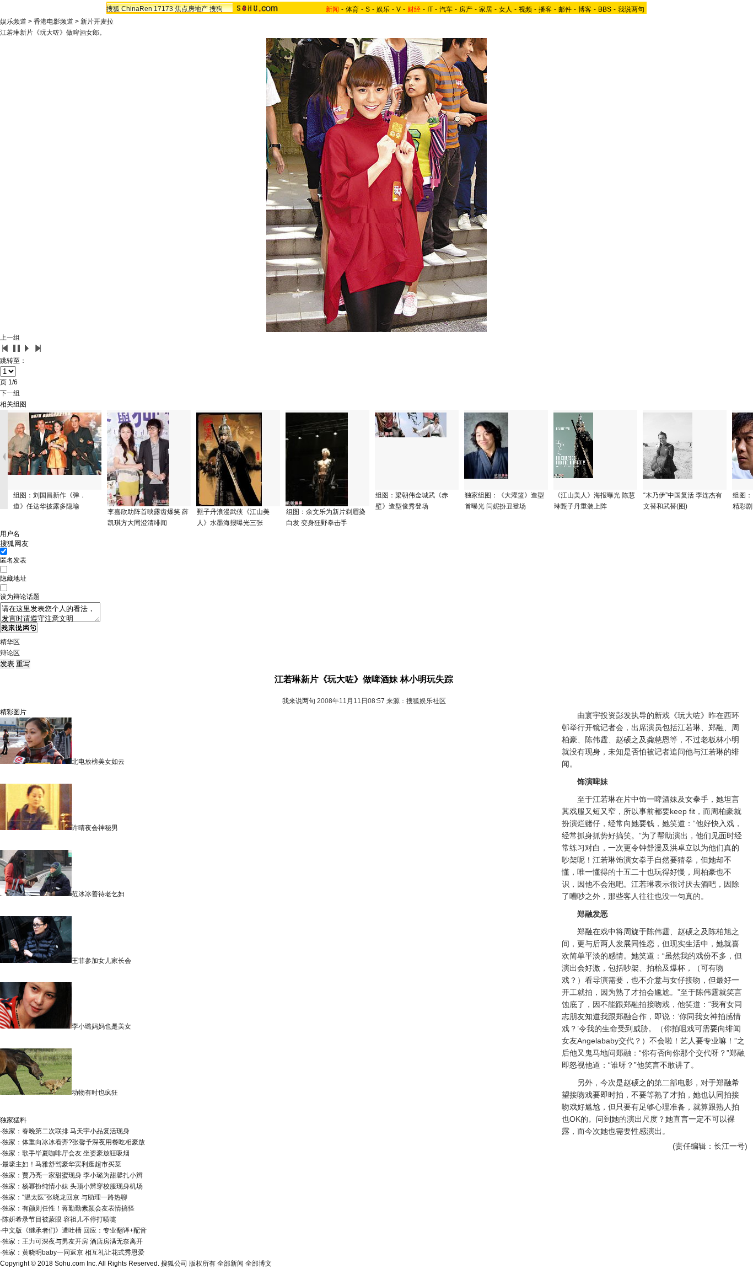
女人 (505, 9)
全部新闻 (230, 1263)
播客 (545, 9)
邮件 (565, 9)
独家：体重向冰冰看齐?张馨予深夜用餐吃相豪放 (73, 1142)
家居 (485, 9)
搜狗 (216, 9)
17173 (163, 9)
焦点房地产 (191, 9)
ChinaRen (136, 9)
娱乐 (383, 9)
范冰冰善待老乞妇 (98, 894)
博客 (584, 9)
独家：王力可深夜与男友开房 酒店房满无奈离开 (72, 1241)
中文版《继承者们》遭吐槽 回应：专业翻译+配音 (74, 1230)
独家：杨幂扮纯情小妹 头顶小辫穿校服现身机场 (72, 1186)
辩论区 (10, 653)
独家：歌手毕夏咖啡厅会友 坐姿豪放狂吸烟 (66, 1153)
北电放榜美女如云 (98, 761)
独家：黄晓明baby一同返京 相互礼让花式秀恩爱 (73, 1252)
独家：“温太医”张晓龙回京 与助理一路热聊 (64, 1197)
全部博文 (258, 1263)
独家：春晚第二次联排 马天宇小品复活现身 (66, 1131)
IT (430, 9)
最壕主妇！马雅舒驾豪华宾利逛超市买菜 (61, 1164)
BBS (604, 9)
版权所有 (202, 1263)
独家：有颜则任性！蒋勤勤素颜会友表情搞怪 (68, 1208)
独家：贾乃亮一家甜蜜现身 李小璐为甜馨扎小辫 (72, 1175)
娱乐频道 (13, 21)
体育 (352, 9)
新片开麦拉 (97, 21)
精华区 (10, 642)
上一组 (10, 337)
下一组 (10, 393)
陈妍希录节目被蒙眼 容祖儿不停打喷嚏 (59, 1219)
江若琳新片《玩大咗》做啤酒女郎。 (53, 32)
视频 (525, 9)
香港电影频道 (53, 21)
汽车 (446, 9)
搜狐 (113, 9)
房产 (465, 9)
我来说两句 (298, 701)
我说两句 (631, 9)
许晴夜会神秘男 (95, 828)
